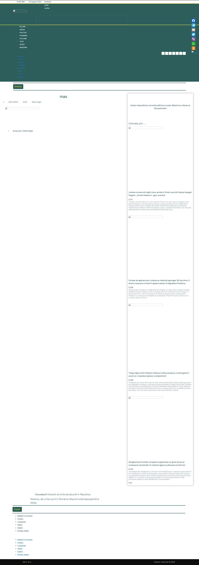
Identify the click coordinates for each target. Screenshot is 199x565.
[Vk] (173, 114)
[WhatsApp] (195, 43)
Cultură (23, 38)
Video (19, 525)
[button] (82, 14)
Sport (22, 44)
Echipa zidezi (23, 531)
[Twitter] (170, 53)
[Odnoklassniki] (184, 53)
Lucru (47, 8)
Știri (46, 5)
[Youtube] (180, 53)
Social (22, 29)
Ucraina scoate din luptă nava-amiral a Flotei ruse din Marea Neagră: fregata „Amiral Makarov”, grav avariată (68, 86)
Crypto (20, 519)
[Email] (195, 29)
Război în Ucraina (24, 516)
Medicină (23, 47)
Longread (21, 522)
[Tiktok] (177, 53)
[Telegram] (166, 53)
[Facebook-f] (163, 53)
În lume (22, 26)
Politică (23, 32)
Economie (23, 35)
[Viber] (195, 39)
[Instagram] (173, 53)
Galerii (20, 528)
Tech (22, 41)
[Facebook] (195, 20)
